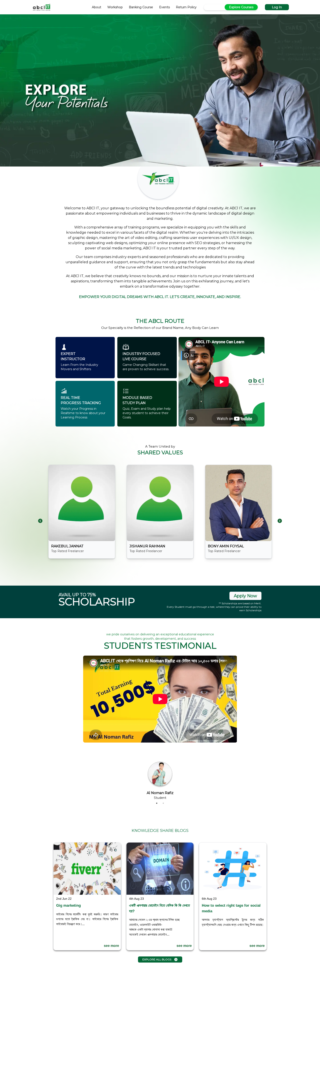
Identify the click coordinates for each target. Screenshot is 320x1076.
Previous (80, 728)
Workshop (115, 7)
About (96, 7)
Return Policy (186, 7)
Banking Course (141, 7)
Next (240, 728)
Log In (277, 7)
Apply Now (245, 595)
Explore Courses (241, 7)
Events (164, 7)
